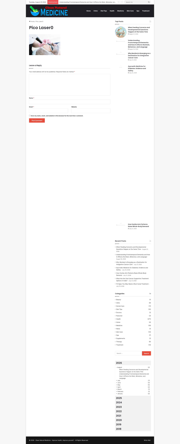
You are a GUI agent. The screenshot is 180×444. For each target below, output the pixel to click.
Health (112, 11)
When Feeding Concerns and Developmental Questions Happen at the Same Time (139, 29)
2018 (118, 429)
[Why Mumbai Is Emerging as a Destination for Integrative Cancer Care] (120, 58)
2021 (118, 415)
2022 (119, 411)
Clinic (96, 11)
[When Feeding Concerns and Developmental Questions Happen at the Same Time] (120, 32)
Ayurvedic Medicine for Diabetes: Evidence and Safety (137, 68)
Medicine (120, 11)
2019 (118, 424)
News (118, 329)
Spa (138, 11)
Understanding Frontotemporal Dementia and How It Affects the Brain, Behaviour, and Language (90, 2)
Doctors (119, 312)
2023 (119, 407)
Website (74, 107)
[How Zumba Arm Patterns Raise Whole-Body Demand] (120, 229)
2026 (119, 363)
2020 (119, 420)
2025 (119, 398)
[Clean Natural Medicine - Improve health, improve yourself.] (48, 11)
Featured (119, 316)
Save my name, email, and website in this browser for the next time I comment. (57, 116)
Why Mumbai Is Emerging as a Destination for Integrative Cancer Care (139, 55)
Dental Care (120, 306)
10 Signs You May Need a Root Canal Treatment (132, 284)
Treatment (145, 11)
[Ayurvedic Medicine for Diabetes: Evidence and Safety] (120, 143)
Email (31, 107)
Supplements (120, 338)
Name (31, 98)
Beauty (118, 299)
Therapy (119, 341)
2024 (119, 402)
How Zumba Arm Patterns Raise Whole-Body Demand (138, 225)
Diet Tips (104, 11)
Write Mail (147, 440)
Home (88, 11)
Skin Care (130, 11)
